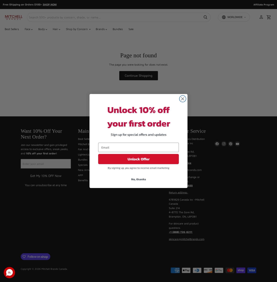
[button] (9, 272)
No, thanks (138, 179)
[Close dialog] (182, 99)
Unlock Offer (139, 159)
